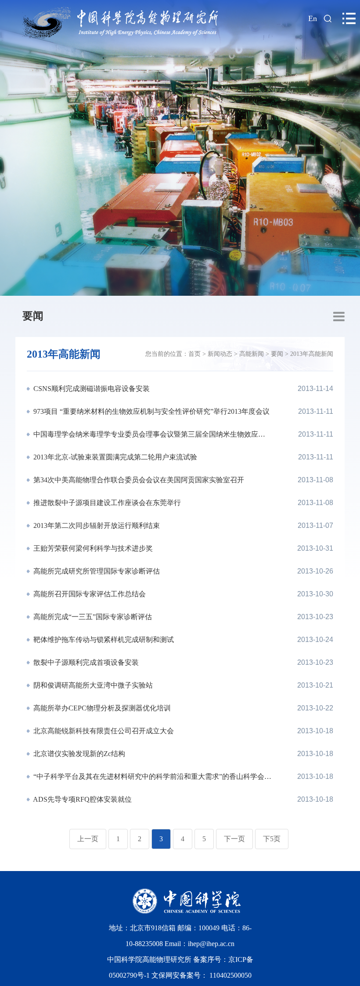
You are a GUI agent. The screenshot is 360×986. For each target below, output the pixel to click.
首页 (194, 354)
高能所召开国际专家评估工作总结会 (89, 594)
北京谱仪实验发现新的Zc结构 (78, 753)
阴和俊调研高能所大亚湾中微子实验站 (92, 685)
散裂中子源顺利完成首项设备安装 (85, 662)
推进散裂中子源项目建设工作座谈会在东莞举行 (106, 502)
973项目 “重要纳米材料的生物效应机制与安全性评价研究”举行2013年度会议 (151, 411)
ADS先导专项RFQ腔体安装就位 (82, 799)
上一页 (87, 839)
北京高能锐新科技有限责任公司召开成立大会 (103, 731)
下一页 (234, 839)
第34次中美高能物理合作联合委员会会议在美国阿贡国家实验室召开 (138, 480)
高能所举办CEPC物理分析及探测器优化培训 (101, 708)
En (312, 18)
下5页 (272, 839)
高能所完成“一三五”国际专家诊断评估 (92, 616)
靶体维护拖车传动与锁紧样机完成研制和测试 (103, 639)
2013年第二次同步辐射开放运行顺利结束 (96, 525)
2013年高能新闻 (311, 354)
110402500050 (230, 975)
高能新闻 (251, 354)
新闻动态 (220, 354)
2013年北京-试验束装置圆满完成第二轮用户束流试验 (114, 457)
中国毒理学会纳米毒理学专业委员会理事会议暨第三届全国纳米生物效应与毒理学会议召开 (152, 434)
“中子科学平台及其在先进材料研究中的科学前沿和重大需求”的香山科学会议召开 (152, 776)
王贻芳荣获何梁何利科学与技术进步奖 (92, 548)
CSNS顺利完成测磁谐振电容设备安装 (91, 388)
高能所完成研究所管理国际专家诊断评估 (96, 571)
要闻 (32, 316)
